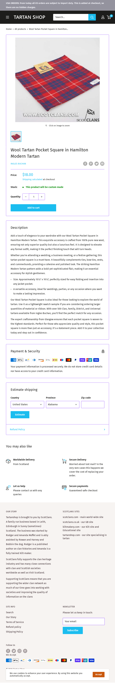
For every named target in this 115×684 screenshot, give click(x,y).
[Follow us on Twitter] (14, 651)
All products (20, 29)
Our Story (11, 617)
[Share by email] (102, 163)
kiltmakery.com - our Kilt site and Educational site (81, 528)
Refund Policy (17, 429)
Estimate (20, 414)
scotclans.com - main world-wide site (83, 517)
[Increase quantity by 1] (41, 197)
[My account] (102, 17)
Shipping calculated (32, 179)
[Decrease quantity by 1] (26, 197)
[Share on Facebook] (85, 163)
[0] (109, 17)
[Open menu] (7, 17)
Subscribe (72, 630)
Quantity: (16, 196)
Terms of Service (15, 622)
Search (9, 612)
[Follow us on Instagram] (19, 651)
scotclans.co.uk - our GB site (78, 522)
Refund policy (13, 627)
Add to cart (33, 207)
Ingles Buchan (18, 163)
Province (51, 397)
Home (9, 29)
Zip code (86, 397)
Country (15, 397)
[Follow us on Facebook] (8, 651)
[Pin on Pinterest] (91, 163)
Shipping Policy (14, 631)
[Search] (92, 17)
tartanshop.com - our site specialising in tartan (85, 537)
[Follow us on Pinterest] (25, 651)
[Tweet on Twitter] (96, 163)
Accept (98, 674)
